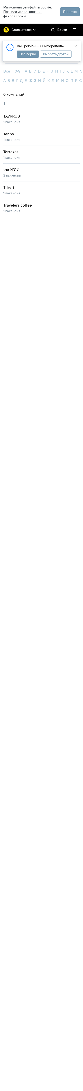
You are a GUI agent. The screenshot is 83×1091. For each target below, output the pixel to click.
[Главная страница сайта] (6, 30)
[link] (53, 30)
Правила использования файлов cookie (22, 14)
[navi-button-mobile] (74, 30)
